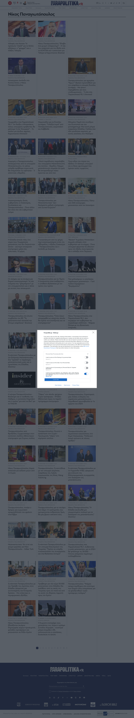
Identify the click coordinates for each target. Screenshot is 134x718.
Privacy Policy (75, 385)
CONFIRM (56, 379)
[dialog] (67, 359)
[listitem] (67, 354)
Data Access (67, 385)
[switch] (86, 357)
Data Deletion (58, 385)
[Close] (93, 332)
